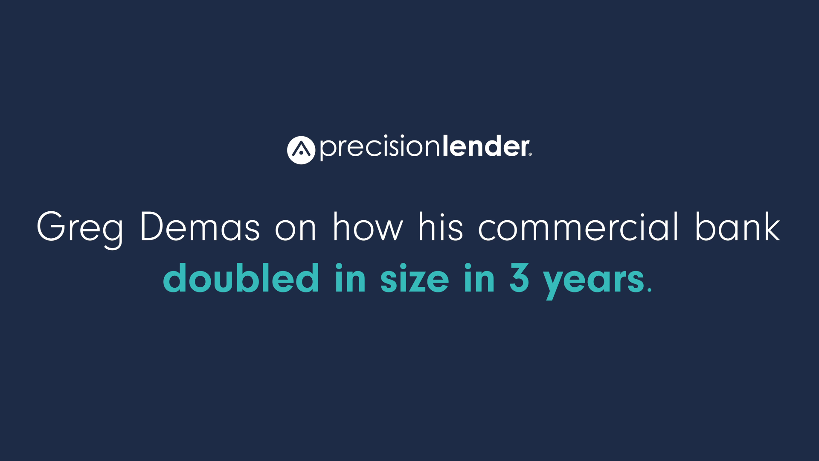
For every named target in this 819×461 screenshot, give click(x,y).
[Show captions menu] (741, 451)
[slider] (388, 451)
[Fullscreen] (808, 451)
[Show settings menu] (786, 451)
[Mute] (763, 451)
